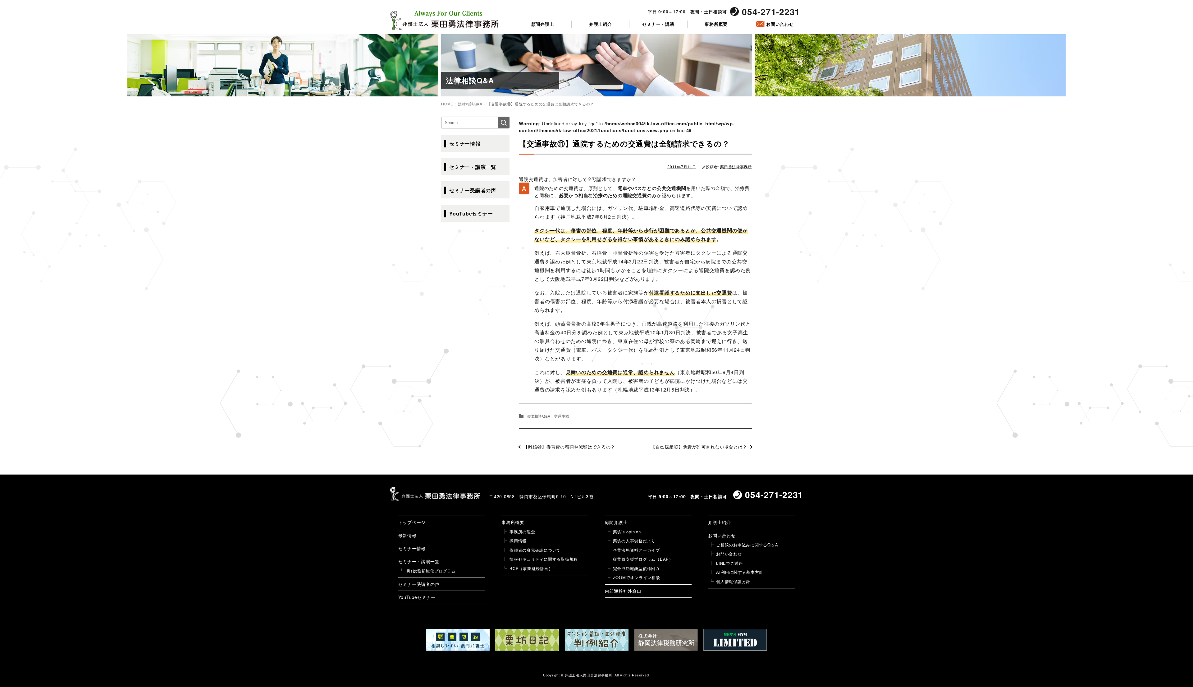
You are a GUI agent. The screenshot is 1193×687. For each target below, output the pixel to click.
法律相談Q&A (539, 416)
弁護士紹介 (600, 24)
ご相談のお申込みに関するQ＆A (747, 545)
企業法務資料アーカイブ (636, 550)
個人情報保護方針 (733, 581)
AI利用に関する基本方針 (739, 572)
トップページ (412, 522)
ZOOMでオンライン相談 (636, 577)
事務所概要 (716, 24)
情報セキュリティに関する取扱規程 (544, 559)
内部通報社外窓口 (623, 591)
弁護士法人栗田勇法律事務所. (589, 674)
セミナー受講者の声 (472, 190)
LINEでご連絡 (729, 563)
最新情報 (407, 535)
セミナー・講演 (658, 24)
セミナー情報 (465, 143)
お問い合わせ (780, 24)
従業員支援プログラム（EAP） (643, 559)
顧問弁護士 (542, 24)
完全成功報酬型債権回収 (636, 568)
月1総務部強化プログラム (431, 571)
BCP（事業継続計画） (531, 568)
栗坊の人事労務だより (634, 541)
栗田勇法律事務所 (736, 166)
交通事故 (561, 416)
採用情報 (518, 541)
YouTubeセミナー (471, 213)
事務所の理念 (522, 532)
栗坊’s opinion (627, 532)
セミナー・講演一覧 (472, 166)
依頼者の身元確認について (535, 550)
